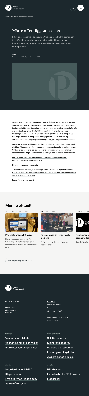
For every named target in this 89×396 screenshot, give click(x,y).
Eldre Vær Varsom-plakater (21, 347)
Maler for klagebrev (58, 342)
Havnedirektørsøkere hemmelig (25, 165)
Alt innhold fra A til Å (54, 311)
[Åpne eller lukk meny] (80, 8)
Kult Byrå (57, 321)
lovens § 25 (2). (67, 134)
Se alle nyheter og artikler (17, 261)
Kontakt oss (51, 301)
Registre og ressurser (60, 347)
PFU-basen (54, 369)
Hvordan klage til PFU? (18, 369)
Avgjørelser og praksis (60, 356)
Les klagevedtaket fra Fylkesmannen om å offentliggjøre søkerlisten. (39, 157)
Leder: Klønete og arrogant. (23, 180)
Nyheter (13, 16)
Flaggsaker (53, 378)
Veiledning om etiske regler (21, 342)
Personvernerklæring (55, 305)
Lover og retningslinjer (60, 352)
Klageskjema (13, 374)
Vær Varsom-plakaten (18, 338)
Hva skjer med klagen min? (21, 378)
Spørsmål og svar (15, 383)
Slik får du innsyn (57, 338)
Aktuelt (7, 16)
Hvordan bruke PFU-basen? (63, 374)
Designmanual (52, 308)
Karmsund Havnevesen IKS (53, 125)
